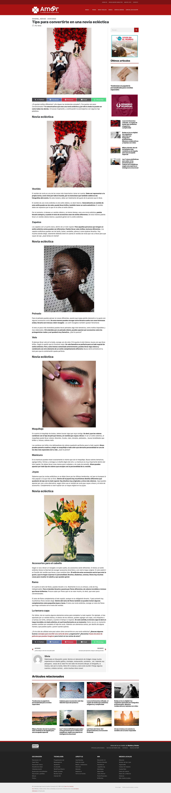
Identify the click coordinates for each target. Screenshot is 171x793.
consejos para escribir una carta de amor (53, 634)
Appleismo (57, 764)
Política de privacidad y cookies (130, 787)
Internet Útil (57, 776)
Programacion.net (59, 760)
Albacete (121, 760)
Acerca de (104, 2)
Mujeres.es (79, 771)
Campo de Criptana (124, 767)
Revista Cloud (58, 773)
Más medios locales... (125, 778)
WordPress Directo (59, 769)
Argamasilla (122, 764)
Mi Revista (100, 778)
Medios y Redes (133, 745)
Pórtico (34, 778)
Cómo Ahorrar (101, 773)
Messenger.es (58, 762)
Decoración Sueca (37, 764)
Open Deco (35, 762)
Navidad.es (100, 764)
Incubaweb (57, 767)
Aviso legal (118, 787)
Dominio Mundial (102, 762)
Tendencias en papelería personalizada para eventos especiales (122, 88)
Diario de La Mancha (125, 773)
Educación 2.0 (101, 760)
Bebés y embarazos (81, 764)
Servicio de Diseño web (113, 748)
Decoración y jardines (38, 773)
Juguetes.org (101, 767)
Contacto (135, 2)
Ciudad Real (122, 769)
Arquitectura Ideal (37, 767)
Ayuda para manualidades (39, 771)
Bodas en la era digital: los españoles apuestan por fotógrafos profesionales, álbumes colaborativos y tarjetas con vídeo (126, 703)
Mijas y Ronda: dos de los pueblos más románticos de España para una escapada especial (130, 151)
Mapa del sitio (127, 2)
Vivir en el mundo (81, 773)
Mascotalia (100, 771)
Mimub (34, 776)
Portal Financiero (102, 776)
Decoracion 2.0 (36, 760)
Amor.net (78, 767)
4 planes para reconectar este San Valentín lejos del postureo (71, 701)
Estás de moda (80, 762)
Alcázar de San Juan (125, 762)
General (35, 19)
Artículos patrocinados (97, 748)
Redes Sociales (58, 771)
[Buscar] (136, 30)
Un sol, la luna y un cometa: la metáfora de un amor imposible (125, 729)
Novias (43, 19)
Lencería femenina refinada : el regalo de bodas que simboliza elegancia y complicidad (129, 124)
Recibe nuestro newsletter (115, 2)
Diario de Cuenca (124, 771)
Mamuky (78, 769)
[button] (89, 9)
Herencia (121, 776)
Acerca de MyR (134, 748)
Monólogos (100, 769)
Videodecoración (37, 769)
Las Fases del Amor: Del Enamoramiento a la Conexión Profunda (97, 730)
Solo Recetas (79, 760)
